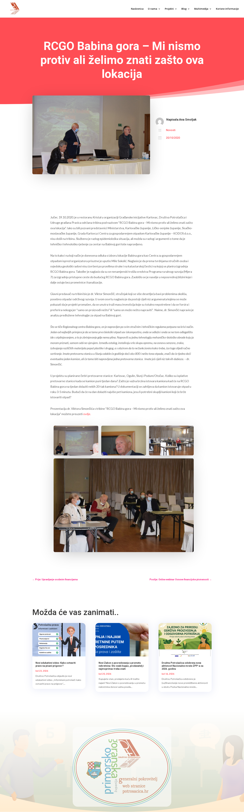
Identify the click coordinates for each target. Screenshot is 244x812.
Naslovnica (137, 9)
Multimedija (201, 9)
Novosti (170, 130)
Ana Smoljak (188, 119)
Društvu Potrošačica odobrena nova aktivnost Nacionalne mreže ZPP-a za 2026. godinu (182, 666)
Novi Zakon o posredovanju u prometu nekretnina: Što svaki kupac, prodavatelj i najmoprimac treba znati (121, 666)
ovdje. (87, 414)
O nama (152, 9)
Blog (184, 9)
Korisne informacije (227, 9)
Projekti (169, 9)
